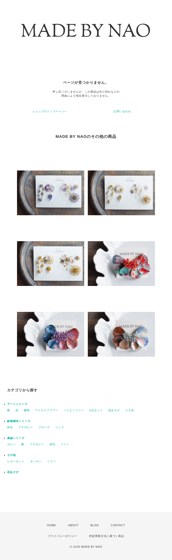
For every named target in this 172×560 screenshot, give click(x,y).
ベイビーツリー (74, 410)
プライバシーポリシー (62, 536)
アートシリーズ (17, 404)
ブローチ (44, 427)
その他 (11, 455)
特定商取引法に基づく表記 (106, 536)
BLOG (94, 525)
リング (59, 427)
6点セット (96, 410)
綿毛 (10, 427)
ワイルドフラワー (46, 410)
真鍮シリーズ (16, 438)
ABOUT (73, 525)
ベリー (65, 444)
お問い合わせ (122, 111)
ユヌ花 (129, 410)
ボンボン (36, 461)
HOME (51, 525)
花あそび (114, 410)
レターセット (16, 461)
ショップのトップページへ (49, 111)
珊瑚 (27, 410)
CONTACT (118, 525)
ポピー (11, 444)
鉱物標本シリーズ (18, 421)
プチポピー (25, 427)
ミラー (51, 461)
